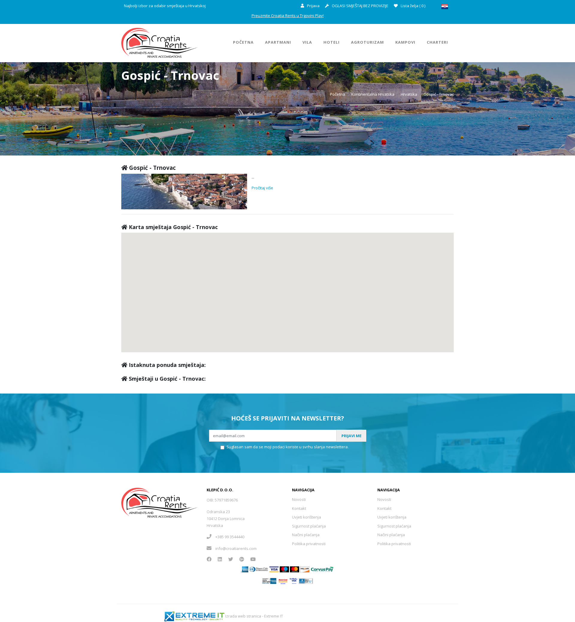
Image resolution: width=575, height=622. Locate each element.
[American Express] (244, 568)
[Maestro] (294, 568)
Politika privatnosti (309, 543)
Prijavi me (351, 435)
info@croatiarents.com (236, 548)
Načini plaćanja (306, 534)
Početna (243, 42)
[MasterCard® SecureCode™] (282, 580)
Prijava (313, 5)
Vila (307, 42)
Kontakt (299, 508)
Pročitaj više (262, 187)
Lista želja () (412, 5)
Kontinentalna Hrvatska (372, 94)
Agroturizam (367, 42)
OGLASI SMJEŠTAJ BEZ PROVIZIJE (359, 5)
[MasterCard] (284, 568)
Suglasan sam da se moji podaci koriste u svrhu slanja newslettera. (287, 446)
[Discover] (304, 568)
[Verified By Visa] (294, 580)
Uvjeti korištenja (306, 517)
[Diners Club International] (258, 568)
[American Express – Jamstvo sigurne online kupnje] (269, 580)
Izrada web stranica (243, 616)
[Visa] (274, 568)
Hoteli (331, 42)
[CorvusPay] (322, 568)
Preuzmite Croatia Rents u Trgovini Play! (288, 15)
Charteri (437, 42)
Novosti (299, 499)
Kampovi (405, 42)
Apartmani (278, 42)
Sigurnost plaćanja (309, 526)
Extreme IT (273, 616)
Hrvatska (409, 94)
